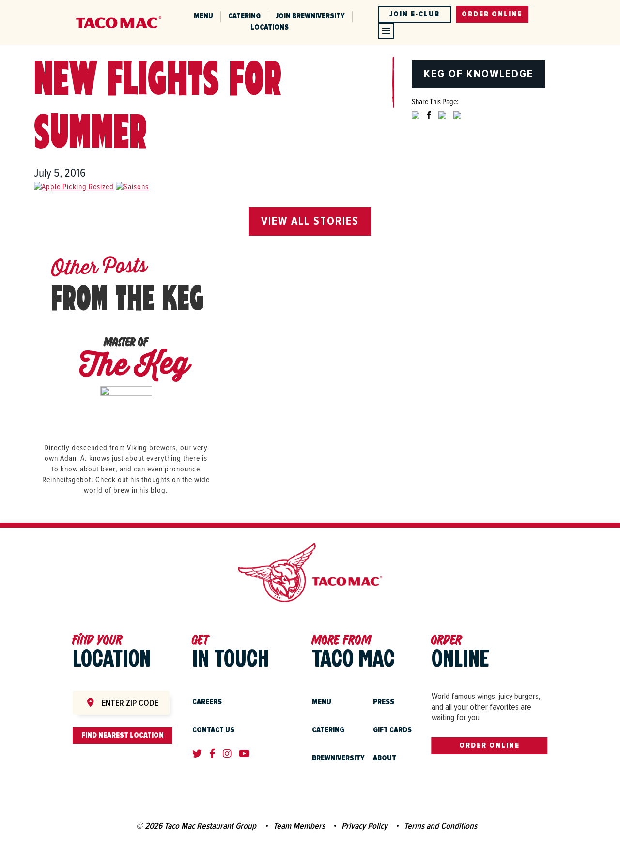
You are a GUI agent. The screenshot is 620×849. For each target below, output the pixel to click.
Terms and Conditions (440, 825)
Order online (492, 14)
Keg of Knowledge (478, 74)
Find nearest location (122, 735)
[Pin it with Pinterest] (442, 123)
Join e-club (414, 14)
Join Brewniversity (310, 16)
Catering (244, 16)
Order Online (489, 745)
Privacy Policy (364, 825)
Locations (269, 27)
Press (383, 701)
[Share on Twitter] (415, 123)
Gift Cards (392, 730)
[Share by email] (457, 123)
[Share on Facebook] (429, 123)
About (384, 758)
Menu (203, 16)
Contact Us (213, 730)
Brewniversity (338, 758)
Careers (207, 701)
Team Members (299, 825)
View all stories (310, 221)
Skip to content (126, 5)
